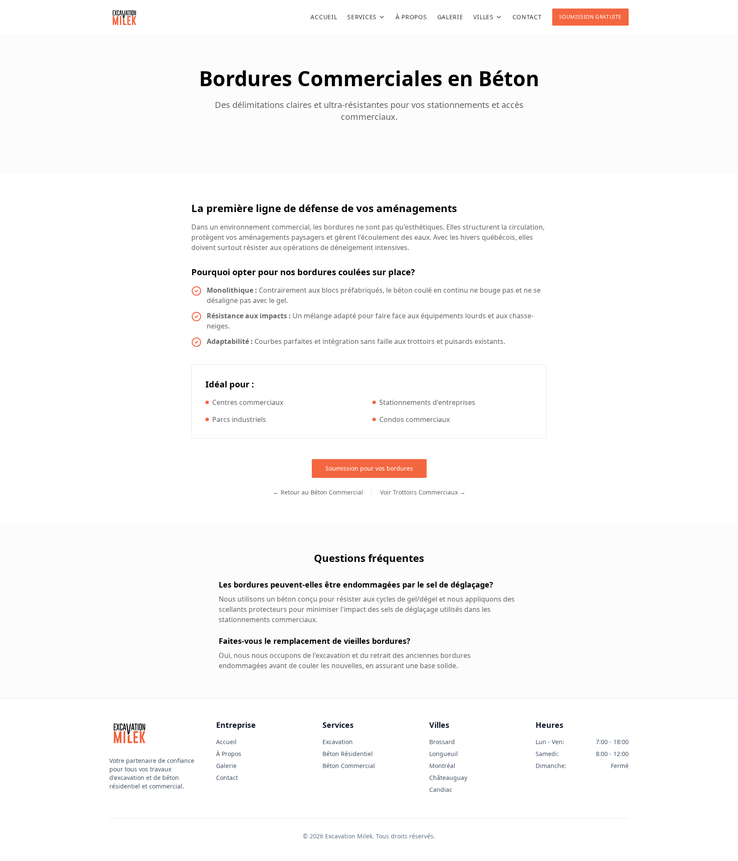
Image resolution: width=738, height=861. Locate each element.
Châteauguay (448, 778)
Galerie (450, 17)
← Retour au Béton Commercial (318, 492)
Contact (527, 17)
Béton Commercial (348, 766)
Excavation (337, 742)
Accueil (323, 17)
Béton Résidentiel (347, 754)
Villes (483, 17)
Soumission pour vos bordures (369, 468)
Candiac (440, 789)
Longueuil (443, 754)
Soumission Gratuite (590, 16)
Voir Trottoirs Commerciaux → (423, 492)
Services (362, 17)
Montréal (442, 766)
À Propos (411, 17)
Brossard (442, 742)
